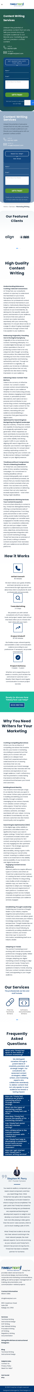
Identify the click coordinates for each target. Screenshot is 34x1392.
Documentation (7, 1336)
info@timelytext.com (8, 1298)
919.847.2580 (5, 1294)
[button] (18, 248)
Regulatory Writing (8, 1333)
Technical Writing (7, 1319)
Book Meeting (17, 705)
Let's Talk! (17, 94)
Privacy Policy (6, 1366)
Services (12, 207)
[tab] (17, 62)
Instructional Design (8, 1322)
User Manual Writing (8, 1326)
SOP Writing (5, 1324)
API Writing (5, 1331)
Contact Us (5, 1364)
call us (12, 47)
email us (15, 52)
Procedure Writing (7, 1329)
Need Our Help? (7, 1368)
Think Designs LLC (25, 1390)
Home (5, 207)
